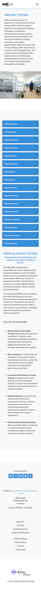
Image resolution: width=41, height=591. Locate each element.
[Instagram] (15, 476)
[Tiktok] (30, 476)
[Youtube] (25, 476)
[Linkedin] (11, 476)
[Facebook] (20, 476)
